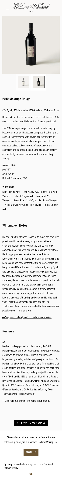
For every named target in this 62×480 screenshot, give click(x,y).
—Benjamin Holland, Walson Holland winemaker (27, 317)
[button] (8, 8)
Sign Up (31, 452)
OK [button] (31, 474)
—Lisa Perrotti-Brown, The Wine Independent (26, 400)
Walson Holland (31, 8)
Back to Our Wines (32, 423)
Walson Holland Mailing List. (44, 442)
